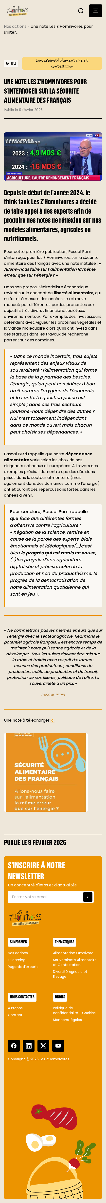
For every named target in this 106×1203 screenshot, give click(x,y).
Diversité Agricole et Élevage (70, 974)
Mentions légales (67, 1019)
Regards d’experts (23, 966)
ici (52, 720)
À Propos (15, 1008)
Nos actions (18, 953)
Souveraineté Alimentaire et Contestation (75, 962)
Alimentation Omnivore (73, 953)
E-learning (16, 959)
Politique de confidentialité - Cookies (74, 1010)
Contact (15, 1014)
